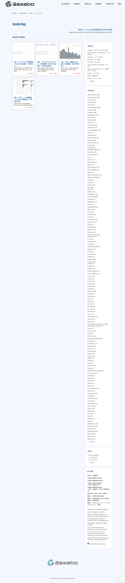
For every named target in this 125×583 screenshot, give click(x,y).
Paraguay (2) (91, 249)
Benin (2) (90, 363)
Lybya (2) (90, 421)
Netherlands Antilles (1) (95, 326)
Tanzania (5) (91, 406)
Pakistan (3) (91, 192)
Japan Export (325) (93, 97)
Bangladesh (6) (92, 207)
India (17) (90, 217)
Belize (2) (90, 328)
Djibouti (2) (91, 375)
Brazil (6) (90, 239)
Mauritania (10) (92, 426)
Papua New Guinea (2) (94, 175)
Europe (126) (91, 262)
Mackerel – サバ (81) (93, 62)
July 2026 (91, 457)
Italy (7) (90, 299)
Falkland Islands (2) (93, 246)
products (77, 4)
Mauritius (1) (91, 429)
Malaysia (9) (91, 232)
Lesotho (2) (91, 418)
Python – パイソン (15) (94, 78)
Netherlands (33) (92, 137)
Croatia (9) (91, 276)
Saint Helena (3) (92, 393)
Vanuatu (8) (91, 185)
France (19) (91, 286)
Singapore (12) (92, 202)
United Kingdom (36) (94, 130)
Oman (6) (90, 189)
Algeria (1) (90, 358)
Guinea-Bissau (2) (93, 388)
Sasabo (19, 4)
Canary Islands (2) (93, 271)
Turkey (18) (91, 319)
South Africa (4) (92, 403)
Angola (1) (90, 360)
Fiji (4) (89, 157)
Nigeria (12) (91, 439)
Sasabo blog (19, 24)
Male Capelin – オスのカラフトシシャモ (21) (98, 53)
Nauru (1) (90, 165)
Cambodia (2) (91, 214)
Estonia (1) (91, 281)
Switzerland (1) (92, 316)
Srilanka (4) (91, 199)
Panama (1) (91, 354)
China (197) (91, 105)
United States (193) (93, 107)
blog (119, 4)
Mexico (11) (91, 348)
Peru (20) (90, 251)
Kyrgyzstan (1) (92, 222)
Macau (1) (90, 224)
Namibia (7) (91, 436)
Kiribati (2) (91, 160)
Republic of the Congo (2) (95, 370)
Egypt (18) (90, 378)
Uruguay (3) (91, 256)
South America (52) (93, 235)
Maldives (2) (91, 227)
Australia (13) (91, 152)
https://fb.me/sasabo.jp (97, 544)
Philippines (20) (92, 194)
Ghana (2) (90, 383)
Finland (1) (91, 284)
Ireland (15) (91, 296)
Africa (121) (91, 356)
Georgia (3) (91, 289)
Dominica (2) (91, 336)
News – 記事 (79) (92, 76)
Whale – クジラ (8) (93, 73)
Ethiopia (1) (91, 381)
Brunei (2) (90, 212)
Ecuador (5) (91, 244)
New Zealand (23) (93, 170)
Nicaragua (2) (91, 351)
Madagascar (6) (92, 424)
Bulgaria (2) (91, 268)
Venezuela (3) (91, 259)
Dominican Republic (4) (95, 338)
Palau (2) (90, 172)
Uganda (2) (91, 411)
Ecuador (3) (91, 341)
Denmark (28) (91, 140)
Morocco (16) (91, 434)
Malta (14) (90, 304)
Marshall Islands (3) (93, 149)
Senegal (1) (91, 396)
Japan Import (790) (93, 95)
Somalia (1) (91, 401)
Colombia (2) (91, 241)
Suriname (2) (91, 254)
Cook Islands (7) (92, 154)
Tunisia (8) (90, 408)
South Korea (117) (93, 115)
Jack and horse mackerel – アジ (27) (97, 65)
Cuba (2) (90, 333)
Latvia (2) (90, 301)
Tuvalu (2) (90, 182)
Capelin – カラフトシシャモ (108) (97, 50)
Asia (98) (90, 187)
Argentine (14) (92, 236)
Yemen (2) (90, 204)
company (98, 4)
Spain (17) (90, 314)
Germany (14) (91, 291)
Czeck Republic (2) (93, 273)
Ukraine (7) (91, 321)
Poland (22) (91, 145)
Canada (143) (91, 110)
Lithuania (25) (92, 135)
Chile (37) (90, 132)
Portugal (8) (91, 306)
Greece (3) (90, 294)
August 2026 (92, 455)
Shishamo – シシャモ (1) (94, 57)
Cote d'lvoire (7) (92, 373)
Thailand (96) (91, 120)
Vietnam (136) (92, 112)
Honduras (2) (91, 346)
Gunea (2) (90, 386)
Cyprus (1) (90, 279)
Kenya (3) (90, 413)
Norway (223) (91, 100)
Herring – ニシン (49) (93, 59)
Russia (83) (91, 117)
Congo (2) (90, 368)
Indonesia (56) (92, 127)
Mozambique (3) (92, 431)
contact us (109, 4)
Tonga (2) (90, 180)
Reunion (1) (91, 391)
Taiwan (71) (91, 122)
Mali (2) (89, 416)
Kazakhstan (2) (92, 219)
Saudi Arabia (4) (92, 197)
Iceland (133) (91, 102)
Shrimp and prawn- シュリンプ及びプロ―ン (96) (98, 70)
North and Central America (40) (97, 324)
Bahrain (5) (91, 209)
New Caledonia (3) (93, 167)
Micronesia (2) (92, 162)
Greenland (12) (92, 343)
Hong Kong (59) (92, 125)
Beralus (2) (91, 266)
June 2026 (91, 460)
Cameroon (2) (91, 365)
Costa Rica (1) (92, 331)
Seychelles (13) (92, 398)
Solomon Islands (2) (93, 177)
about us (88, 4)
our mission (65, 4)
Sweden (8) (91, 311)
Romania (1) (91, 309)
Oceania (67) (91, 148)
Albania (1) (91, 263)
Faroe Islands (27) (93, 143)
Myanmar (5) (91, 229)
